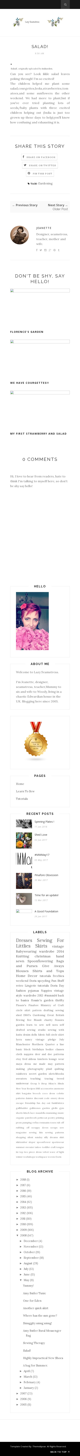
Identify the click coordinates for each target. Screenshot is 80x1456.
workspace (41, 1156)
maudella (40, 1112)
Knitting (22, 956)
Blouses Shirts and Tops (40, 971)
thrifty (59, 1000)
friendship (30, 1103)
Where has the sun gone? (40, 1315)
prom (19, 1122)
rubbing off (22, 1127)
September (31, 1257)
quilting (59, 1069)
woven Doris (54, 1156)
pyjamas (33, 990)
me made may (43, 1064)
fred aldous (29, 1059)
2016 (23, 1190)
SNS (38, 1088)
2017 (23, 1185)
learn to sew (35, 1024)
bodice (50, 1049)
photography (35, 1069)
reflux (36, 1122)
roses (53, 1122)
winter (19, 1156)
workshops (29, 1156)
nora (55, 1024)
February (30, 1382)
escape (20, 1103)
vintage (58, 946)
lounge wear (56, 1059)
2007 (23, 1393)
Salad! (14, 68)
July (61, 1039)
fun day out (43, 1103)
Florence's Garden (27, 332)
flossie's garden (42, 1000)
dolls (34, 1034)
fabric (41, 1034)
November (31, 1246)
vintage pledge (46, 1039)
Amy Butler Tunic (34, 1293)
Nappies (46, 990)
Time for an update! (46, 895)
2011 (22, 1218)
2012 (23, 1213)
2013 (23, 1207)
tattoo (38, 1147)
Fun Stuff (57, 981)
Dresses (24, 940)
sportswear (58, 1142)
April (27, 1371)
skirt (62, 1137)
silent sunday (35, 1137)
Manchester (23, 1044)
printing (60, 1117)
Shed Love (41, 834)
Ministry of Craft (52, 1005)
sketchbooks (56, 1073)
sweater (29, 1147)
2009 (23, 1230)
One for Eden (32, 1300)
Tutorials (22, 798)
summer (20, 1147)
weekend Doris (26, 981)
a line (60, 1044)
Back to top (58, 1451)
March (28, 1376)
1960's (27, 1015)
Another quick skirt (35, 1308)
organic (20, 1117)
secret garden (38, 1073)
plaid (49, 1069)
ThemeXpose (39, 1446)
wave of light (57, 1152)
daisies (29, 1098)
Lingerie (30, 985)
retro (19, 985)
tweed (60, 1078)
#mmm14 (50, 995)
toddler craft (49, 1147)
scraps (53, 1127)
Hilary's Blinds (56, 1083)
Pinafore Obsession (46, 875)
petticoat (42, 1117)
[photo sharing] (11, 63)
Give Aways (53, 966)
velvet (46, 1152)
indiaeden (47, 68)
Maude (38, 1020)
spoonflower (44, 1142)
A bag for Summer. (35, 1365)
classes (59, 1049)
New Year (21, 1088)
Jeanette (44, 228)
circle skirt (23, 1010)
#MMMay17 (42, 855)
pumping (27, 1122)
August (28, 1263)
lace (32, 1112)
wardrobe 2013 (33, 995)
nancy (28, 1039)
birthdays (38, 1049)
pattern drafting (42, 1010)
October (29, 1252)
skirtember (21, 1142)
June (27, 1274)
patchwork (31, 1117)
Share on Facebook (41, 157)
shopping (21, 1137)
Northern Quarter (43, 1044)
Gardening (45, 183)
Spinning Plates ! (44, 821)
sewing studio (36, 1029)
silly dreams (51, 1137)
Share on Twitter (42, 165)
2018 (23, 1179)
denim (26, 1034)
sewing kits (36, 1132)
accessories (47, 1088)
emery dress (57, 1098)
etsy (18, 1059)
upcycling (44, 981)
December (31, 1241)
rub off (60, 1122)
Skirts (41, 946)
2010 (23, 1224)
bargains (26, 1093)
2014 (23, 1202)
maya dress (23, 1064)
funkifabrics (58, 1103)
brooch (37, 1093)
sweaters (21, 1078)
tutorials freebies (52, 976)
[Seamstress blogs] (36, 761)
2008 (23, 1235)
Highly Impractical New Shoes (43, 1358)
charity (48, 1020)
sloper (32, 1142)
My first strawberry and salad (38, 433)
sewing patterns (54, 1132)
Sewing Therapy (34, 1343)
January (29, 1388)
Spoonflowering (40, 961)
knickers (42, 1059)
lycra (19, 1039)
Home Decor (26, 976)
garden (46, 1108)
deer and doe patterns (49, 1054)
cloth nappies (24, 1054)
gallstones (35, 1108)
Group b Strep (38, 1083)
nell (48, 1024)
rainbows (21, 1073)
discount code (41, 1098)
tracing (48, 1078)
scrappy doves (39, 1127)
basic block (23, 1049)
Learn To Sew (25, 791)
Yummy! (28, 1285)
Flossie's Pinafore (27, 1005)
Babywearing (26, 951)
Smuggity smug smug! (37, 1323)
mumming (51, 1112)
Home (20, 784)
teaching (35, 1078)
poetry (51, 1117)
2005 (23, 1404)
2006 (23, 1399)
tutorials (43, 985)
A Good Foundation (46, 911)
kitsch (26, 1112)
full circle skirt (55, 1034)
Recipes (31, 1088)
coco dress (48, 1093)
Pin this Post (42, 173)
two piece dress (32, 1152)
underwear (22, 1083)
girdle (55, 1108)
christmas (43, 956)
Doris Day (57, 985)
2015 (23, 1196)
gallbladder (22, 1108)
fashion (21, 990)
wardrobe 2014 (51, 951)
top (21, 1152)
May (26, 1280)
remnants (44, 1122)
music (61, 1112)
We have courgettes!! (29, 383)
